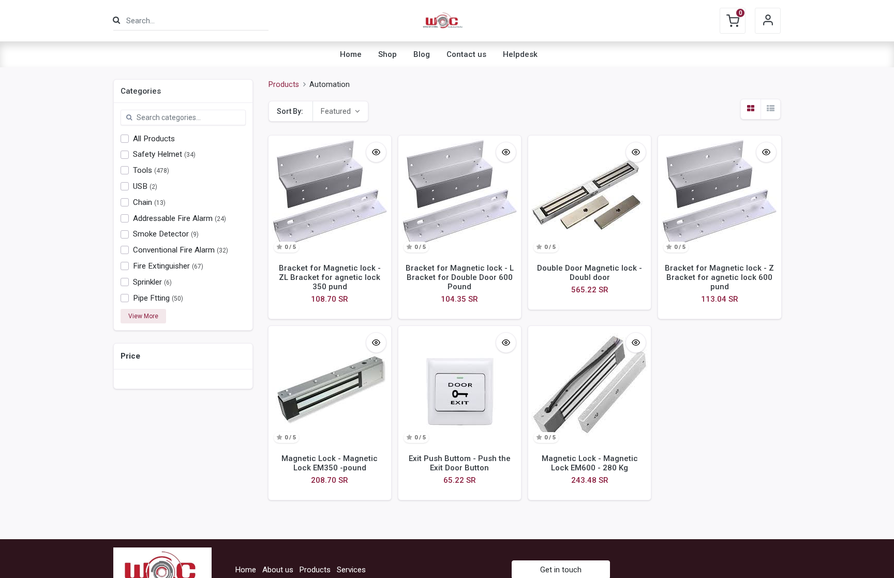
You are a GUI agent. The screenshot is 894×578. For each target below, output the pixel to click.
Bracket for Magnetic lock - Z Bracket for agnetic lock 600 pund (719, 277)
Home (245, 569)
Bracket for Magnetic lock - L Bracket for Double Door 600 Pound (460, 277)
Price (130, 356)
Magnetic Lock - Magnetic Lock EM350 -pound (329, 463)
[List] (770, 109)
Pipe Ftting (151, 298)
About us (277, 569)
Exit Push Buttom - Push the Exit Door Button (460, 463)
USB (140, 186)
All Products (154, 138)
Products (284, 84)
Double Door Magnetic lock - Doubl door (589, 272)
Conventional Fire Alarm (174, 250)
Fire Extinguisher (161, 266)
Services (351, 569)
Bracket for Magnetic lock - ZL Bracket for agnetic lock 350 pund (330, 277)
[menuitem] (351, 54)
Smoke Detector (161, 234)
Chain (142, 202)
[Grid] (751, 109)
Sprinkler (147, 282)
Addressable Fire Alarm (173, 218)
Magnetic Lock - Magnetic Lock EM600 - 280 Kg (590, 463)
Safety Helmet (157, 154)
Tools (142, 170)
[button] (340, 111)
